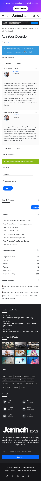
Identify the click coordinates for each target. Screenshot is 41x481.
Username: (6, 167)
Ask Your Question (19, 286)
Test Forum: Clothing (10, 244)
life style (22, 380)
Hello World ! (17, 292)
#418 (36, 68)
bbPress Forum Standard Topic (24, 296)
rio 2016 (5, 384)
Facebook (18, 376)
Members (27, 471)
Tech (12, 384)
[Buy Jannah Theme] (20, 23)
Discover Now (20, 8)
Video (9, 387)
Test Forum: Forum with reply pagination (17, 224)
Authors (20, 471)
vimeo (16, 387)
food (33, 376)
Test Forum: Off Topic (11, 231)
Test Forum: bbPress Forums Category (16, 241)
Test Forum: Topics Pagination (14, 237)
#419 (36, 112)
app (4, 376)
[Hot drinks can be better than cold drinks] (21, 353)
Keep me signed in (10, 181)
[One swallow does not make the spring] (8, 360)
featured (26, 376)
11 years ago (17, 52)
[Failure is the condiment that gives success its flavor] (33, 360)
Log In (7, 188)
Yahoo (22, 387)
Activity (13, 471)
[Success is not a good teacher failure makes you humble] (21, 360)
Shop (34, 471)
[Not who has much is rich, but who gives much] (33, 353)
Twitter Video (29, 384)
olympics (30, 380)
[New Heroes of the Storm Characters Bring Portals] (33, 345)
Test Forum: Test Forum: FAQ (27, 29)
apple (8, 42)
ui (36, 384)
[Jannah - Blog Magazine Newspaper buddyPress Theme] (20, 15)
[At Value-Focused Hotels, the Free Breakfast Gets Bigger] (8, 353)
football (5, 380)
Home (5, 29)
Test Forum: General (10, 227)
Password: (6, 174)
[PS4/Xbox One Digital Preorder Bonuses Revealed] (21, 345)
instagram (13, 380)
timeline (19, 384)
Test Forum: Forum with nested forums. (17, 220)
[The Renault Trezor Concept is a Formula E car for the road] (8, 345)
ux (3, 387)
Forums (12, 29)
